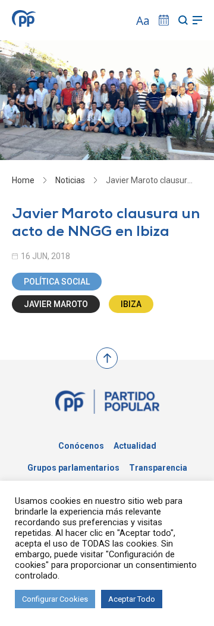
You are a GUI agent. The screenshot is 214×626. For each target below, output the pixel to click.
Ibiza (131, 304)
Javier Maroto (56, 304)
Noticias (70, 180)
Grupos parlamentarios (73, 467)
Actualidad (135, 446)
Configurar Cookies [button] (55, 599)
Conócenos (81, 446)
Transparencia (158, 467)
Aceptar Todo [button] (131, 599)
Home (23, 180)
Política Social (57, 281)
